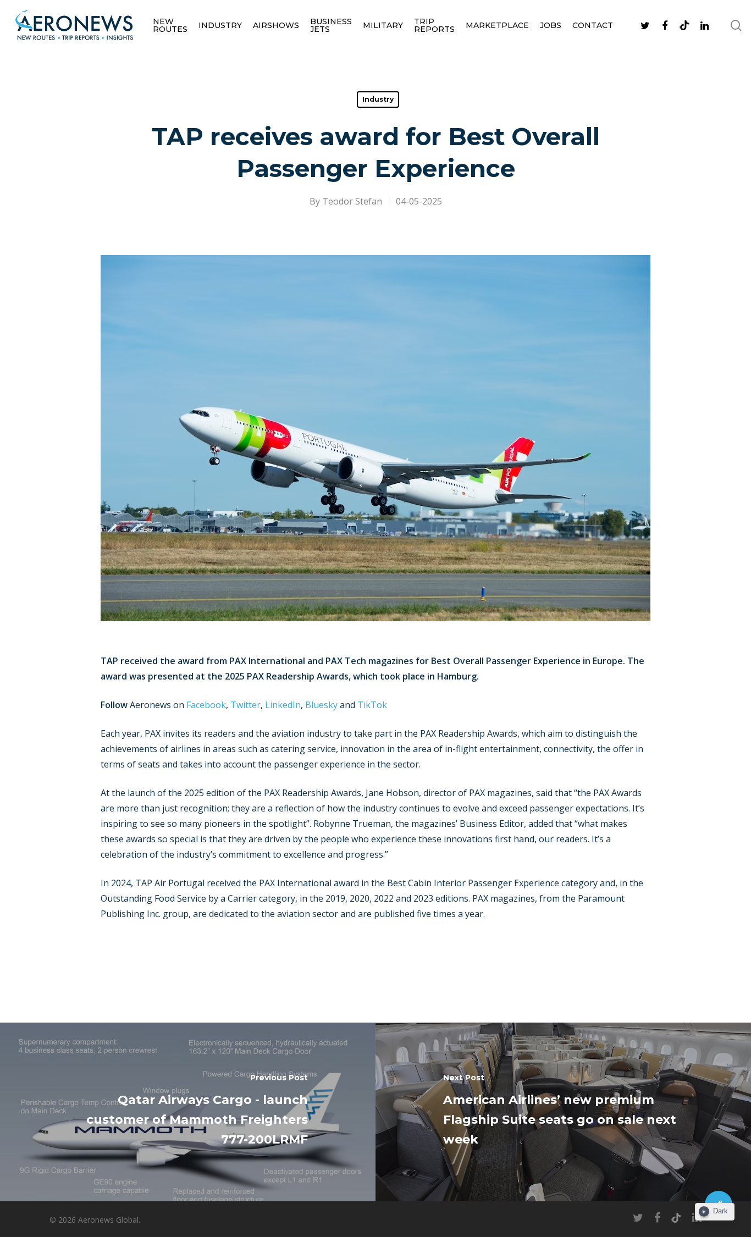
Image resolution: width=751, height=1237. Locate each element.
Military (383, 25)
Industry (220, 25)
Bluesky (321, 705)
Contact (592, 25)
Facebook (206, 705)
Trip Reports (434, 25)
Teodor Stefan (352, 201)
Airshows (276, 25)
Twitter (245, 705)
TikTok (372, 705)
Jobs (550, 25)
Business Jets (331, 25)
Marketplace (497, 25)
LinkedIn (283, 705)
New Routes (170, 25)
